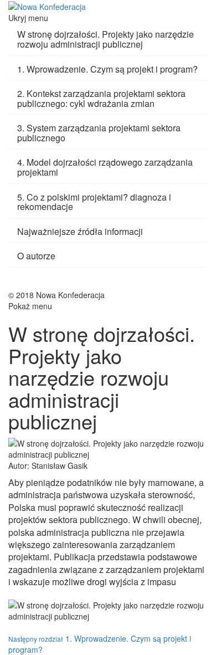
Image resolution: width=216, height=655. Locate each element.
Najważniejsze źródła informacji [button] (80, 231)
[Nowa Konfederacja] (47, 5)
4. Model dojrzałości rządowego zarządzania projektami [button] (105, 167)
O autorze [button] (36, 255)
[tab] (108, 39)
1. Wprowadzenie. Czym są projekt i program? (99, 644)
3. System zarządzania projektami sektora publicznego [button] (99, 132)
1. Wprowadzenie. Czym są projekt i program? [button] (107, 69)
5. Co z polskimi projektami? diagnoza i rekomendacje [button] (94, 202)
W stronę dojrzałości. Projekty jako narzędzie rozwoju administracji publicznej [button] (105, 39)
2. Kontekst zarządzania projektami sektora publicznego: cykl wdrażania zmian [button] (101, 98)
